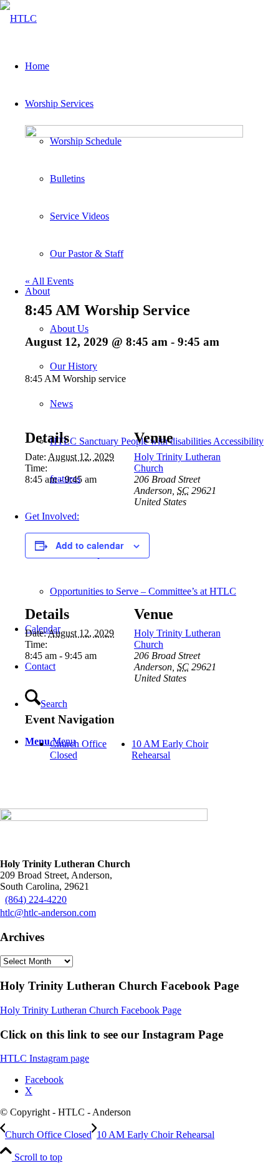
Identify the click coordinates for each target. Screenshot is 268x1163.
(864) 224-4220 (36, 899)
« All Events (49, 281)
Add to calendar (89, 545)
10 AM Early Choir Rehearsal (170, 749)
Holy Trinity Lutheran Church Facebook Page (90, 1010)
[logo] (18, 18)
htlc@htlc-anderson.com (48, 912)
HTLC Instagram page (44, 1058)
